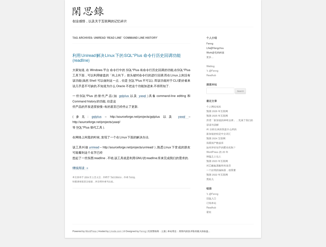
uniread (94, 147)
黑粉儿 (210, 179)
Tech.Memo (115, 177)
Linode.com (115, 231)
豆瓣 (163, 231)
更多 (208, 57)
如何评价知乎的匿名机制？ (221, 147)
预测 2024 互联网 (215, 138)
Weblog (210, 66)
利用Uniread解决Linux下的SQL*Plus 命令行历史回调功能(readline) (126, 57)
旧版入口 (211, 198)
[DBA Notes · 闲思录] (88, 11)
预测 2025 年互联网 (217, 115)
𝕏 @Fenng (212, 70)
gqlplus (124, 96)
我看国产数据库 (215, 143)
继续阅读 (80, 168)
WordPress (91, 231)
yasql (142, 96)
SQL (129, 70)
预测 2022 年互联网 (217, 174)
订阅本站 (211, 203)
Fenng (132, 177)
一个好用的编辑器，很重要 (221, 170)
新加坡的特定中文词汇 (218, 134)
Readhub (211, 75)
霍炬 (208, 212)
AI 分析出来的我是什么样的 (221, 129)
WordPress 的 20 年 (217, 152)
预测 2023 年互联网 (217, 161)
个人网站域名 (213, 106)
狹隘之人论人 (213, 156)
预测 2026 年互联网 (217, 111)
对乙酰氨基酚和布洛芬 (218, 165)
